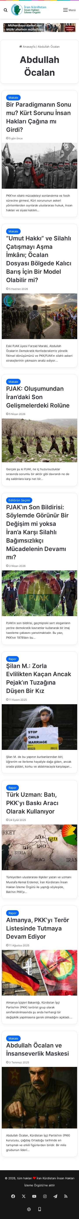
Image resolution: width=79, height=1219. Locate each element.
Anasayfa (28, 46)
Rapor (12, 659)
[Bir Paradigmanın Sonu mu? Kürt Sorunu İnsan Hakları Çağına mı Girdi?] (39, 166)
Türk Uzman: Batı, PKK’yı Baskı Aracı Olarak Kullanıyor (32, 803)
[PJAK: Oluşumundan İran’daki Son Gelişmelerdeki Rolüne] (39, 440)
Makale (13, 97)
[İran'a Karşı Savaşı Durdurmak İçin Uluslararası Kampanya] (39, 27)
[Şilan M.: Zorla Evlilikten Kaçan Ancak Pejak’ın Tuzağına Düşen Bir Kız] (39, 727)
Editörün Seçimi (19, 500)
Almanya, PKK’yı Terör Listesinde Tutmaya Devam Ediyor (37, 928)
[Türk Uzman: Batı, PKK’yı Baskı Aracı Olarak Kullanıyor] (39, 847)
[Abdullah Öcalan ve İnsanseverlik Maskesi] (39, 1097)
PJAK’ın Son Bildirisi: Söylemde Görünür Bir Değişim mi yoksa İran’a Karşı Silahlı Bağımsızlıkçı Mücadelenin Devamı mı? (37, 532)
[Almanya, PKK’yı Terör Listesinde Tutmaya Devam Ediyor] (39, 973)
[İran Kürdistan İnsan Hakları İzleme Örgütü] (28, 10)
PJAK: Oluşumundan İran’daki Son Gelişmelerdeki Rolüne (38, 397)
